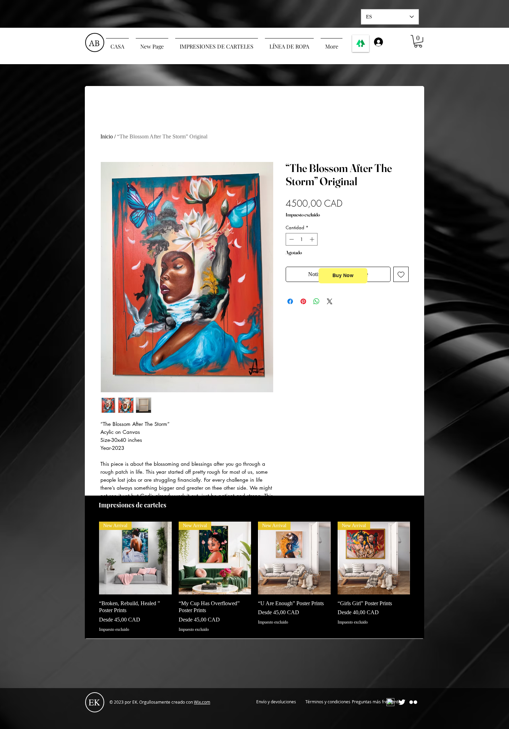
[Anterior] (89, 558)
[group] (254, 577)
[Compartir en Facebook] (290, 301)
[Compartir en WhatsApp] (316, 301)
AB (94, 43)
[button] (418, 41)
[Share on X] (329, 301)
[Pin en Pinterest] (303, 301)
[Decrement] (291, 239)
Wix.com (202, 702)
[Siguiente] (420, 558)
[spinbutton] (302, 239)
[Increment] (313, 239)
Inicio (106, 136)
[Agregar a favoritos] (401, 274)
